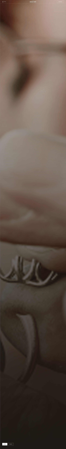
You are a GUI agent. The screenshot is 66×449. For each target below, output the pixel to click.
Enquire (5, 444)
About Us (10, 444)
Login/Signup (60, 1)
